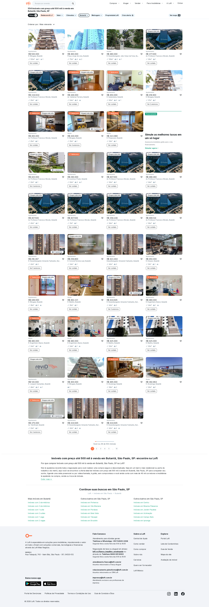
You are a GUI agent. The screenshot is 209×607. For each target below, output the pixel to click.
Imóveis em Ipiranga (142, 520)
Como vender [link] (139, 544)
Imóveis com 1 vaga (36, 517)
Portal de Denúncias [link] (32, 593)
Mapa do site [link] (166, 554)
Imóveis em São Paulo (103, 493)
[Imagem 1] (46, 47)
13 (116, 449)
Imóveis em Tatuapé (89, 517)
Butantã (118, 493)
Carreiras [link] (137, 560)
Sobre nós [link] (138, 554)
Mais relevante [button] (46, 24)
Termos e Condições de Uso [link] (79, 593)
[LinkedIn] (176, 594)
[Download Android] (33, 584)
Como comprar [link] (140, 549)
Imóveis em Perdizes (89, 510)
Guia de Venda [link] (167, 549)
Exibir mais (45, 479)
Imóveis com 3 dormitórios (39, 506)
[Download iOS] (50, 584)
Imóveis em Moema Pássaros (146, 506)
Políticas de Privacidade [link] (54, 593)
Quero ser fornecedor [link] (143, 565)
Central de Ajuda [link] (140, 538)
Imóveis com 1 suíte (36, 510)
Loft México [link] (138, 570)
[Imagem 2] (87, 47)
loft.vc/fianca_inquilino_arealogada (108, 551)
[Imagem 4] (90, 47)
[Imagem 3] (49, 47)
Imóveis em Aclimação (143, 513)
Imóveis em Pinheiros (89, 502)
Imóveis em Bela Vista (90, 513)
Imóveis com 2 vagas (36, 520)
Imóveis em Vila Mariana (91, 506)
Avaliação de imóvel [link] (169, 560)
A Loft (169, 3)
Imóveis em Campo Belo (144, 517)
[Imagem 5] (52, 47)
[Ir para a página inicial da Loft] (29, 3)
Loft (89, 493)
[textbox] (54, 3)
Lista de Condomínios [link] (169, 544)
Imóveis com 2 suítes (36, 513)
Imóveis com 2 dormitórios (39, 502)
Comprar (113, 3)
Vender (138, 3)
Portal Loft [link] (165, 538)
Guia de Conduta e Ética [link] (104, 593)
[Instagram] (169, 594)
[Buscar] (73, 3)
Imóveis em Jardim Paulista (145, 510)
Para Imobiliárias (153, 3)
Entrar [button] (180, 3)
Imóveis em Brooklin (89, 520)
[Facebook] (183, 594)
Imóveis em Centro (141, 502)
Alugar (126, 3)
